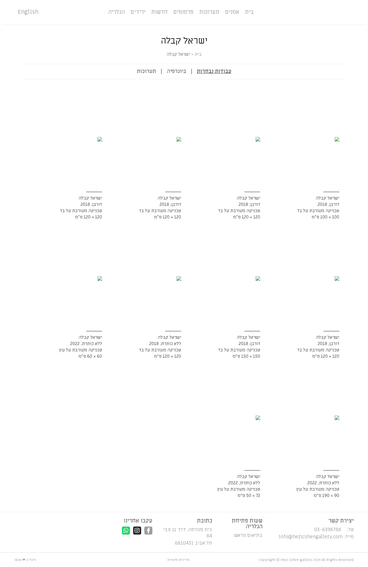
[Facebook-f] (148, 531)
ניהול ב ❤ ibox (25, 560)
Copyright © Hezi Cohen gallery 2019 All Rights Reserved (306, 560)
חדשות (159, 12)
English (28, 12)
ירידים (138, 12)
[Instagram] (137, 531)
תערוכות (209, 12)
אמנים (232, 12)
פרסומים (183, 12)
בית (249, 12)
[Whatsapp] (126, 531)
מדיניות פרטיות (178, 560)
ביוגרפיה (176, 71)
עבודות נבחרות (214, 71)
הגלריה (116, 12)
